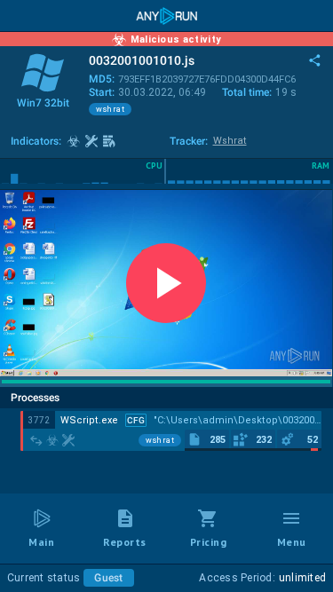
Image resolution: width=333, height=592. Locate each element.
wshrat (110, 109)
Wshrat (230, 140)
